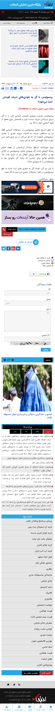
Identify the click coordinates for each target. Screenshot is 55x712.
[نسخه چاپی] (2, 88)
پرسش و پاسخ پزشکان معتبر (39, 521)
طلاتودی (48, 599)
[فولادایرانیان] (27, 187)
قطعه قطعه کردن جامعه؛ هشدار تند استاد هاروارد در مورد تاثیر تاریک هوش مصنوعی (23, 48)
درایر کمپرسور (46, 587)
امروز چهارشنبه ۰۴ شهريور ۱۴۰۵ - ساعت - (33, 12)
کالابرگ (49, 593)
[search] (3, 12)
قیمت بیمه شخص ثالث (41, 617)
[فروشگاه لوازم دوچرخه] (27, 203)
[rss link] (19, 684)
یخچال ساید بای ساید (42, 539)
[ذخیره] (12, 88)
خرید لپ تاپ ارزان (43, 551)
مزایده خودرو (46, 635)
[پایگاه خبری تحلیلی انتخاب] (48, 4)
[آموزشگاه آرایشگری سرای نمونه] (27, 217)
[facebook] (8, 248)
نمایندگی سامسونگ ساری (40, 575)
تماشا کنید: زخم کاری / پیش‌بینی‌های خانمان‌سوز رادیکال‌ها (28, 486)
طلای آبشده (46, 659)
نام (50, 288)
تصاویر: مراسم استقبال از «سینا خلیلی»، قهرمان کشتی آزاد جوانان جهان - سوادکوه (26, 468)
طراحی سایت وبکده (43, 629)
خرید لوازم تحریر (44, 545)
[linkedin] (18, 248)
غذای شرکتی (46, 581)
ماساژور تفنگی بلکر (44, 563)
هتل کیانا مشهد (45, 557)
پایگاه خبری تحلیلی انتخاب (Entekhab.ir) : (35, 108)
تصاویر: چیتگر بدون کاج (41, 462)
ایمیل (48, 299)
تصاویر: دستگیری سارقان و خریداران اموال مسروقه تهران (28, 415)
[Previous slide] (13, 360)
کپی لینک (7, 234)
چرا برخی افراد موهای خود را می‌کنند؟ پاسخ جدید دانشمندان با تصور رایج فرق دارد (22, 33)
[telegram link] (14, 684)
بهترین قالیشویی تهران (41, 641)
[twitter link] (8, 684)
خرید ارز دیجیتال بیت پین (40, 527)
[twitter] (3, 248)
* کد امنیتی (46, 335)
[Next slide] (5, 360)
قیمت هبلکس (45, 611)
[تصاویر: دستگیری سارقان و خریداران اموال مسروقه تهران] (27, 388)
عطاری (49, 569)
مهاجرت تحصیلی (44, 605)
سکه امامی (47, 647)
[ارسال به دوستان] (7, 88)
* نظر (48, 309)
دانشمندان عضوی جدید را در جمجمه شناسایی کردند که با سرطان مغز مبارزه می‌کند (22, 63)
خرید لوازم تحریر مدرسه (41, 533)
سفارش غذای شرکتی (43, 623)
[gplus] (13, 248)
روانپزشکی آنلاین (44, 665)
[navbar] (52, 12)
